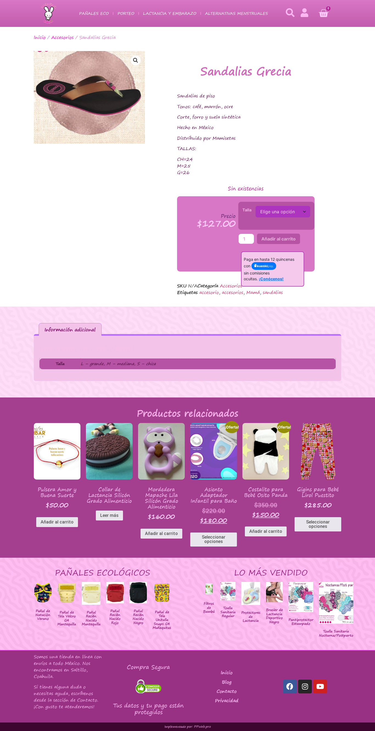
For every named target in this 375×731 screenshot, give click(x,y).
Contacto (227, 691)
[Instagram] (305, 686)
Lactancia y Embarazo (169, 13)
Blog (226, 682)
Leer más (109, 515)
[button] (136, 60)
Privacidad (227, 700)
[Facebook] (290, 686)
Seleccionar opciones (213, 539)
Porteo (125, 13)
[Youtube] (320, 686)
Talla (246, 210)
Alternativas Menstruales (236, 13)
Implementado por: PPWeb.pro (187, 726)
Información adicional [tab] (70, 330)
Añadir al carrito (278, 239)
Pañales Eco (94, 13)
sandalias (273, 292)
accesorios (232, 292)
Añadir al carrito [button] (57, 522)
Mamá (253, 292)
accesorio (209, 292)
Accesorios (62, 37)
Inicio (40, 37)
